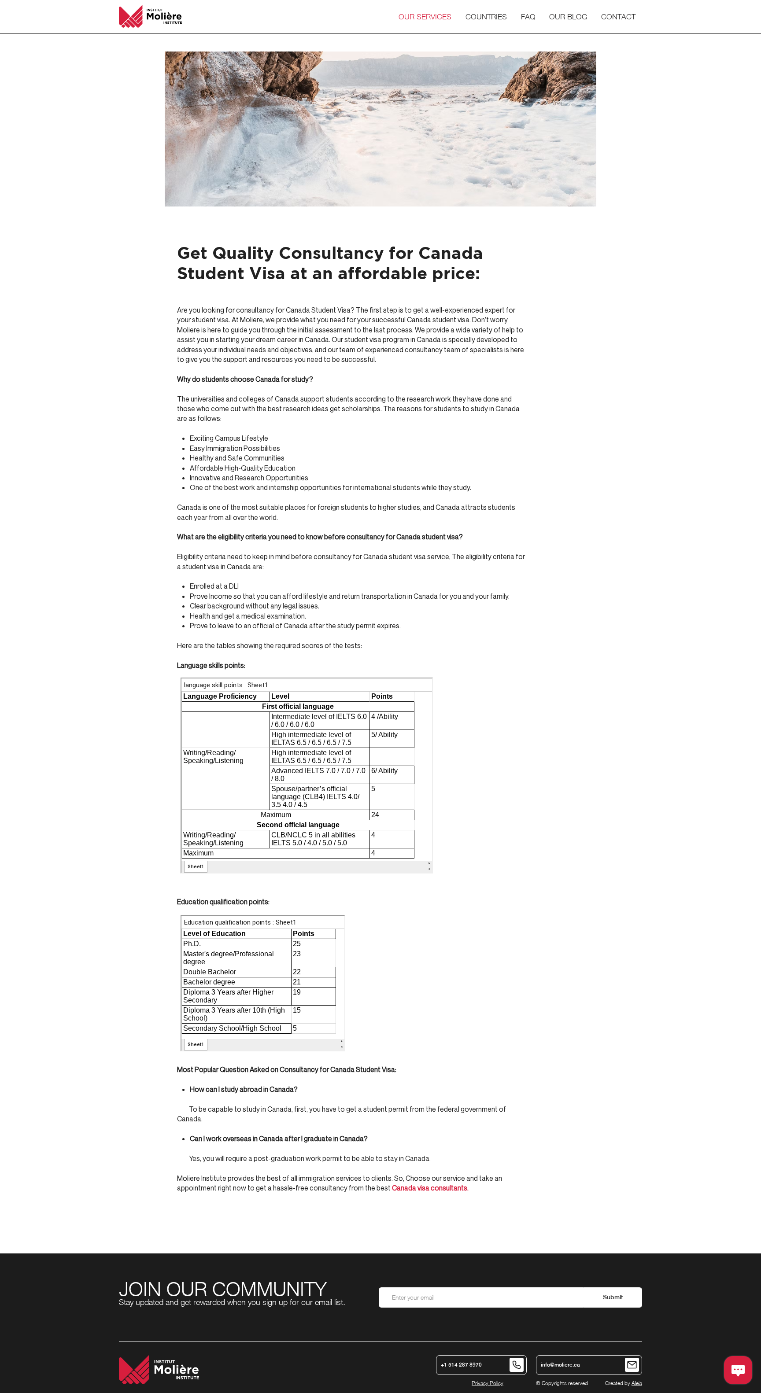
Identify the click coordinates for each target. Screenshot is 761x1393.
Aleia (637, 1383)
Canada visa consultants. (430, 1187)
